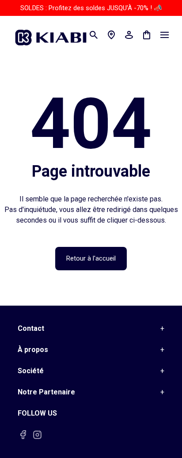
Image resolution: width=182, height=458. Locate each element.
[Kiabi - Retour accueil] (55, 35)
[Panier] (146, 35)
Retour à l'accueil (91, 258)
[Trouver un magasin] (111, 35)
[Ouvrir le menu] (164, 35)
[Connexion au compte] (129, 35)
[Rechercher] (93, 35)
